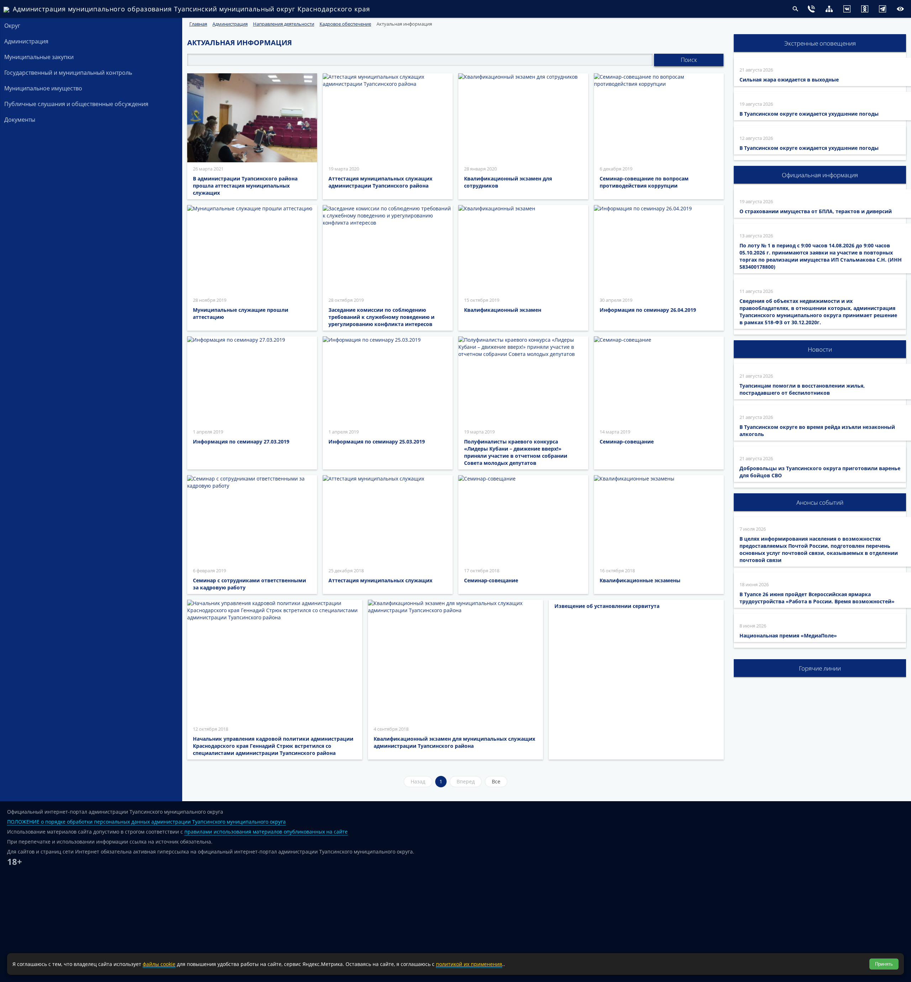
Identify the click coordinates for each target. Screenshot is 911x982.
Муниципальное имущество (43, 88)
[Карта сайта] (815, 9)
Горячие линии (820, 668)
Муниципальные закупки (39, 57)
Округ (12, 26)
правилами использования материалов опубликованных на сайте (266, 831)
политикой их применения (469, 964)
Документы (19, 120)
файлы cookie (159, 964)
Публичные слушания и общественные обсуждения (76, 104)
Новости (820, 349)
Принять (884, 964)
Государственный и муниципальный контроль (68, 73)
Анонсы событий (819, 502)
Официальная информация (820, 175)
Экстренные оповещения (820, 43)
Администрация (26, 41)
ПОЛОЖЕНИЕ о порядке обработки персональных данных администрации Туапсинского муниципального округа (146, 821)
